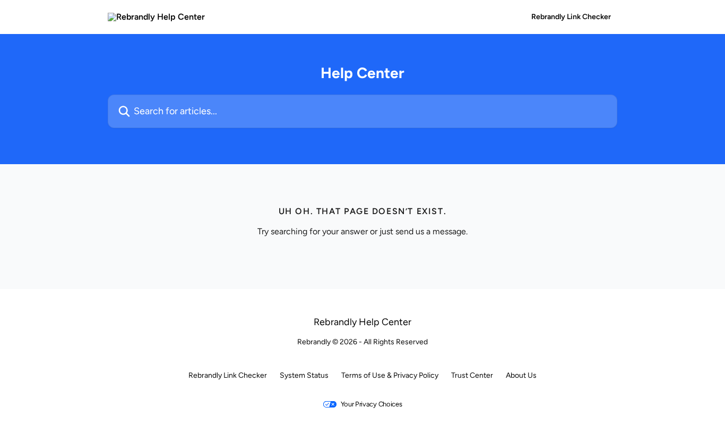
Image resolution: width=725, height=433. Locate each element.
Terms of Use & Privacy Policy (389, 375)
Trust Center (472, 375)
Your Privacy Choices (371, 404)
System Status (304, 375)
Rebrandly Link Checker (571, 17)
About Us (521, 375)
